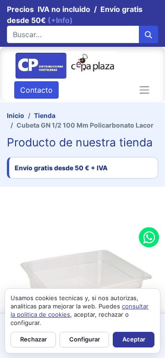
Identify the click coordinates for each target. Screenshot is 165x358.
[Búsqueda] (148, 34)
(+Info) (60, 20)
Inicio (15, 115)
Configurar (84, 339)
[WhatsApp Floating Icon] (149, 237)
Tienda (44, 115)
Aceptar (133, 339)
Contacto (36, 90)
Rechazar (33, 339)
